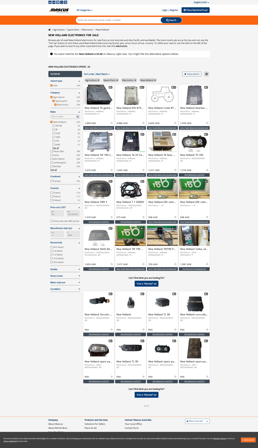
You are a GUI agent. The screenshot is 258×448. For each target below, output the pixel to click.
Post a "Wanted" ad (146, 283)
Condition (55, 289)
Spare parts (73, 29)
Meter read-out (57, 282)
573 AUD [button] (121, 217)
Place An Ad (90, 428)
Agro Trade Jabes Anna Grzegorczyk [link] (99, 128)
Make (53, 112)
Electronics (87, 29)
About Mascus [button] (55, 423)
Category (55, 93)
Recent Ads (56, 242)
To (68, 232)
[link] (98, 95)
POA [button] (87, 330)
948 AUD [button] (152, 217)
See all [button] (55, 147)
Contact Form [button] (132, 428)
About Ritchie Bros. (58, 428)
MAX (68, 211)
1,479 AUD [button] (90, 170)
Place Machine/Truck (197, 10)
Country (54, 188)
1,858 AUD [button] (90, 123)
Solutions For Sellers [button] (95, 423)
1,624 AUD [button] (90, 264)
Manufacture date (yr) (61, 228)
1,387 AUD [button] (185, 264)
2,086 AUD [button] (122, 123)
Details (53, 269)
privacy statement (10, 441)
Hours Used (56, 276)
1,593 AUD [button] (185, 123)
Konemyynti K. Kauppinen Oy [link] (194, 269)
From (52, 232)
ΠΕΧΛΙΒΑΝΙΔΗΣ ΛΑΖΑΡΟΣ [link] (194, 175)
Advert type (56, 81)
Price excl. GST (58, 207)
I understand (248, 440)
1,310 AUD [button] (185, 170)
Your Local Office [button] (133, 423)
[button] (65, 74)
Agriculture (59, 29)
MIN (52, 211)
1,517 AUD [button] (154, 170)
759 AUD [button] (152, 264)
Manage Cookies (219, 439)
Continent (55, 176)
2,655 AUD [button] (154, 123)
